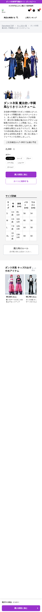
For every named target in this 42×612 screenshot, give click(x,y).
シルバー (21, 163)
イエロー (10, 158)
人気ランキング (31, 17)
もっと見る (34, 269)
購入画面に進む (21, 174)
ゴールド (10, 167)
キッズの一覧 (22, 26)
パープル (10, 163)
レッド (19, 158)
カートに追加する (21, 181)
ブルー (28, 158)
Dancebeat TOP (8, 26)
